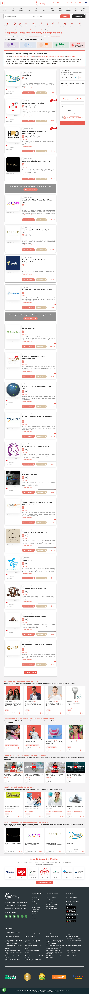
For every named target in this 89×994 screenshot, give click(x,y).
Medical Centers (15, 29)
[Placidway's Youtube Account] (14, 916)
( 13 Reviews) (15, 458)
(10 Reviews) (76, 849)
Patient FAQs (35, 909)
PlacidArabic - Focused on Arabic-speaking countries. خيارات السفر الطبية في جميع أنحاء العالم (55, 947)
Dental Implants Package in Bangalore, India (74, 703)
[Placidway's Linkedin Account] (26, 916)
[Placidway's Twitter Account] (10, 916)
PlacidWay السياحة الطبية (31, 936)
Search (65, 16)
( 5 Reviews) (15, 628)
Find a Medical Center (51, 897)
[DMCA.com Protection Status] (42, 976)
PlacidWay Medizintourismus (12, 932)
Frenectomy (33, 29)
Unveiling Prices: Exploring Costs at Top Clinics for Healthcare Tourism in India (34, 775)
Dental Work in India (72, 742)
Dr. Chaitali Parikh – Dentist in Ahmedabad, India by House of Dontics (12, 775)
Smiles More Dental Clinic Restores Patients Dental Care (33, 807)
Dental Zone (65, 85)
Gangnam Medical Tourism (52, 936)
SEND (72, 123)
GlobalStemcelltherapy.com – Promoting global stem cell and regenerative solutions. (54, 952)
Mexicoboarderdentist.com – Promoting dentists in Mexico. (73, 946)
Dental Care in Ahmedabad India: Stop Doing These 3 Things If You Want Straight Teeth (55, 775)
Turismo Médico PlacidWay (12, 936)
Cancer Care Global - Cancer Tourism (12, 960)
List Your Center (36, 907)
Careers (34, 913)
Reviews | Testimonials (52, 904)
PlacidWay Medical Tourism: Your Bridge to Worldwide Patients (75, 775)
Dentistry (25, 29)
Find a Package (50, 900)
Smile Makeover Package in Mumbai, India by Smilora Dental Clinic (54, 704)
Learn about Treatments (52, 906)
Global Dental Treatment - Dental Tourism (34, 956)
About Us (34, 897)
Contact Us (35, 916)
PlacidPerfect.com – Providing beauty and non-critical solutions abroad (34, 947)
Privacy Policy (74, 117)
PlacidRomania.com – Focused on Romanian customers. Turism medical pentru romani (13, 942)
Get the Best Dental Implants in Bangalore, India (75, 807)
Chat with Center (27, 92)
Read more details (27, 88)
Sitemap (34, 918)
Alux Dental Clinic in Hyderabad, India (13, 844)
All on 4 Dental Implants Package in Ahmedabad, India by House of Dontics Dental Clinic (13, 704)
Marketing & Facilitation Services (37, 904)
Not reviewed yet (10, 173)
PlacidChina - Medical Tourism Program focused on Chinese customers (33, 942)
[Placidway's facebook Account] (6, 916)
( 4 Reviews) (15, 486)
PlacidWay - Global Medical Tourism (73, 933)
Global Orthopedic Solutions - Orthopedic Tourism (33, 960)
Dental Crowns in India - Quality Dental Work (54, 742)
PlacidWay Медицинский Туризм (34, 933)
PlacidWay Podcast (51, 933)
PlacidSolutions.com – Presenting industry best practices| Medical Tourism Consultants (54, 942)
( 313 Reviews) (15, 143)
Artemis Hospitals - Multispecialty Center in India (54, 844)
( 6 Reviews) (15, 398)
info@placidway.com (73, 901)
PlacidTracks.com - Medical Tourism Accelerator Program (73, 937)
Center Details (40, 92)
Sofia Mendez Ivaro (55, 36)
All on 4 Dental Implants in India (13, 739)
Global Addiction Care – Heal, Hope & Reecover (53, 956)
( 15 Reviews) (15, 115)
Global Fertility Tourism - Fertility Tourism (13, 956)
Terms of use (72, 115)
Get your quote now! (30, 189)
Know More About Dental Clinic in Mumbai (54, 807)
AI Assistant (78, 16)
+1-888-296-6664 (73, 897)
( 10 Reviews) (15, 87)
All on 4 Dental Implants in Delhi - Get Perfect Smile (33, 740)
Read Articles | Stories (51, 908)
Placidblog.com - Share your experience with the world (73, 941)
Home (6, 29)
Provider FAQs (35, 911)
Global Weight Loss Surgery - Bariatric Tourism (73, 951)
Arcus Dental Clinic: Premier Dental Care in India (32, 844)
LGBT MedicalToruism (71, 955)
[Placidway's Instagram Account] (22, 916)
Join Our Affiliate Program (36, 900)
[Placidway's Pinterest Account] (18, 916)
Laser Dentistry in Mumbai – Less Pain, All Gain (12, 807)
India (41, 29)
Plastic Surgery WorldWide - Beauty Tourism (32, 951)
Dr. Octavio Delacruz (34, 36)
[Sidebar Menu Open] (2, 3)
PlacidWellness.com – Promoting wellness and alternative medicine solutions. (14, 947)
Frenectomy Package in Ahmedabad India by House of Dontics (33, 704)
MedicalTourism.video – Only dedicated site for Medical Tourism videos (14, 952)
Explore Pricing (49, 902)
